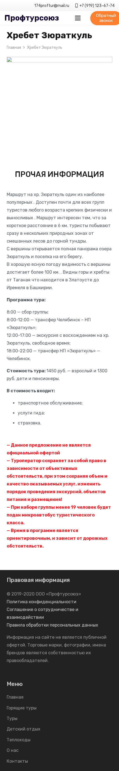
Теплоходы (18, 739)
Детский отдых (23, 729)
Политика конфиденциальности (41, 601)
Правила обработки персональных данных (52, 625)
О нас (13, 750)
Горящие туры (22, 708)
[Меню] (77, 18)
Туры (12, 718)
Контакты (17, 761)
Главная (15, 697)
